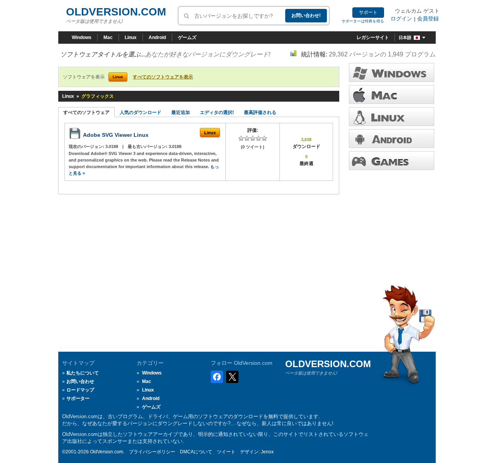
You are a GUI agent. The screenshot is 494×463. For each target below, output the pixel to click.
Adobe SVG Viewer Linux (116, 135)
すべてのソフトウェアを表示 (163, 77)
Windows (81, 37)
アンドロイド (391, 138)
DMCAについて (196, 451)
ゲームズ (187, 37)
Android (157, 37)
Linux (131, 37)
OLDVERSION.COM (116, 12)
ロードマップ (80, 390)
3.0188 (112, 146)
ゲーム (391, 160)
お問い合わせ (80, 381)
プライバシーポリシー (152, 451)
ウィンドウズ (391, 72)
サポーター (78, 398)
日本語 (405, 37)
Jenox (267, 451)
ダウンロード (391, 116)
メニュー (391, 94)
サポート (368, 12)
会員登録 (428, 18)
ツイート (226, 451)
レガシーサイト (373, 37)
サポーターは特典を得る (363, 21)
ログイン (401, 18)
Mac (108, 37)
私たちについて (82, 373)
